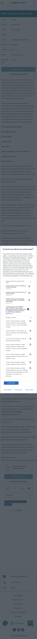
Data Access (18, 390)
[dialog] (18, 319)
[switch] (28, 286)
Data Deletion (8, 390)
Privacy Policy (29, 390)
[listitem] (18, 281)
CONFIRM (11, 383)
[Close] (33, 249)
